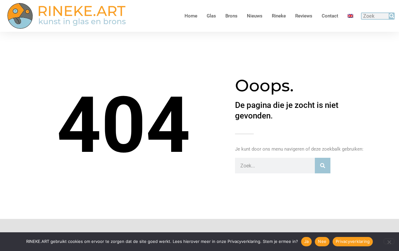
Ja (306, 241)
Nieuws (254, 16)
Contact (330, 16)
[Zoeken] (391, 16)
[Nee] (389, 241)
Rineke (279, 16)
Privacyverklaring (353, 241)
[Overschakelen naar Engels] (350, 16)
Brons (231, 16)
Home (191, 16)
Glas (211, 16)
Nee (322, 241)
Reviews (303, 16)
